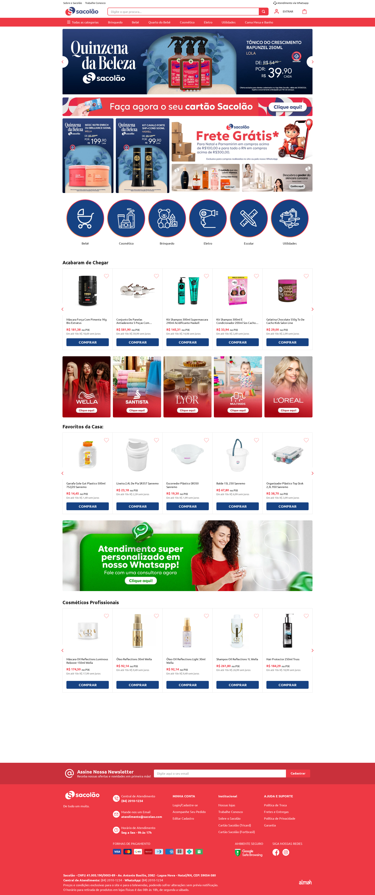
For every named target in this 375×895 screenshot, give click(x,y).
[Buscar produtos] (264, 11)
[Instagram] (285, 854)
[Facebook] (275, 854)
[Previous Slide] (62, 62)
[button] (177, 91)
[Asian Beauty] (206, 178)
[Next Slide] (312, 62)
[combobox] (188, 11)
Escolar (249, 243)
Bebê (85, 243)
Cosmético (126, 243)
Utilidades (290, 243)
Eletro (208, 243)
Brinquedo (167, 243)
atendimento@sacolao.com (141, 817)
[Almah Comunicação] (305, 883)
